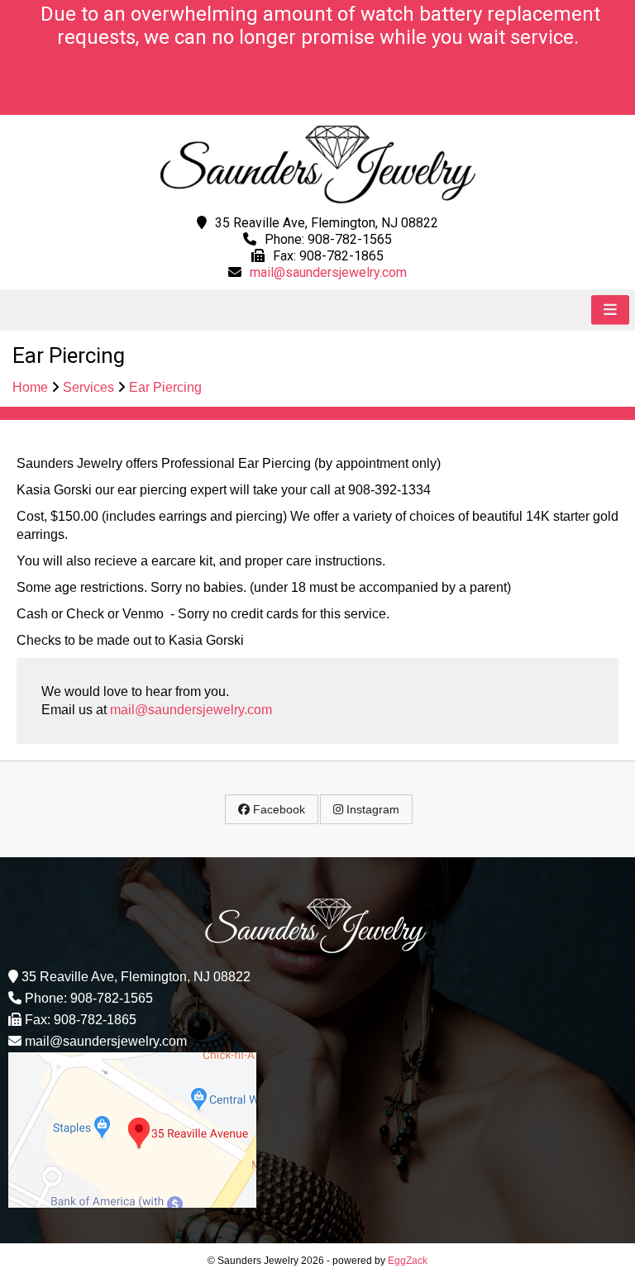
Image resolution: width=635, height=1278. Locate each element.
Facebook (277, 809)
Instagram (371, 809)
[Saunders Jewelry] (318, 201)
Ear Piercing (165, 387)
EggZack (407, 1260)
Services (88, 387)
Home (30, 387)
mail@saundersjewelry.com (328, 272)
